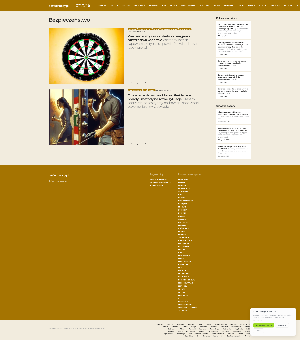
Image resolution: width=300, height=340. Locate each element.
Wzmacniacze (184, 262)
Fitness (181, 231)
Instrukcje (183, 265)
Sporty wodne (185, 29)
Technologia (184, 237)
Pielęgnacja (237, 331)
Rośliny (181, 250)
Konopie (171, 331)
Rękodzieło (183, 295)
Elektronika (184, 189)
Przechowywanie (186, 283)
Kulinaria (182, 210)
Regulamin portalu (159, 180)
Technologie (184, 277)
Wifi (180, 268)
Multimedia (183, 243)
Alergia (181, 216)
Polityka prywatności (160, 183)
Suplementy (183, 274)
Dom (145, 90)
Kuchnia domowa (186, 280)
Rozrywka (183, 301)
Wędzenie (182, 219)
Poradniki (183, 180)
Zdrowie (182, 207)
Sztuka (181, 292)
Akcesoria (132, 29)
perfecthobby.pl (59, 5)
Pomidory (183, 234)
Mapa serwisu (156, 186)
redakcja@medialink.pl (97, 328)
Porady (152, 90)
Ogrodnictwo (185, 240)
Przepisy (182, 225)
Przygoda (183, 286)
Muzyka (181, 183)
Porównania (184, 256)
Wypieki (181, 259)
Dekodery (248, 331)
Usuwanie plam (245, 324)
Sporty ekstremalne (169, 29)
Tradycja (182, 310)
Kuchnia (182, 213)
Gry (180, 298)
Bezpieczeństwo (144, 29)
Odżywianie (183, 228)
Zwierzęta (183, 222)
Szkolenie (182, 271)
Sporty (156, 29)
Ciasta (181, 253)
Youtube (182, 186)
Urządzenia (183, 246)
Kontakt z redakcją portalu (58, 181)
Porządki (182, 204)
